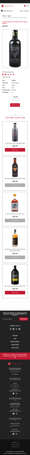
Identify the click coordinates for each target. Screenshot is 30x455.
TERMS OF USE (15, 447)
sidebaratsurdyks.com (15, 390)
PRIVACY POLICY (15, 444)
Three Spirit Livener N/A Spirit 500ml (15, 143)
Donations (15, 345)
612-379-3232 (15, 374)
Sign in (21, 11)
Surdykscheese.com (15, 431)
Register (26, 11)
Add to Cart (15, 150)
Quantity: (15, 97)
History (15, 336)
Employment (15, 342)
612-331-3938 (15, 409)
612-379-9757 (15, 429)
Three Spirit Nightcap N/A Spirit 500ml (15, 178)
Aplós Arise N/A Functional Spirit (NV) (15, 286)
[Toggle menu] (28, 6)
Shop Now (15, 348)
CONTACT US (15, 442)
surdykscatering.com (15, 411)
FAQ (15, 339)
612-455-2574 (15, 389)
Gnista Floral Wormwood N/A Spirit (15, 214)
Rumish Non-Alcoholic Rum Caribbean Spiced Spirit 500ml (15, 250)
